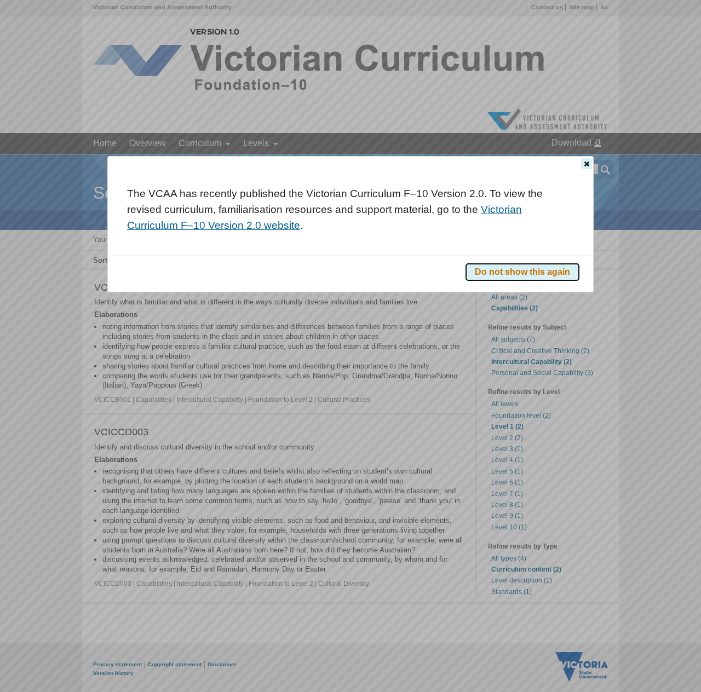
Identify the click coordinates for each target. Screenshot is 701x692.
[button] (586, 163)
